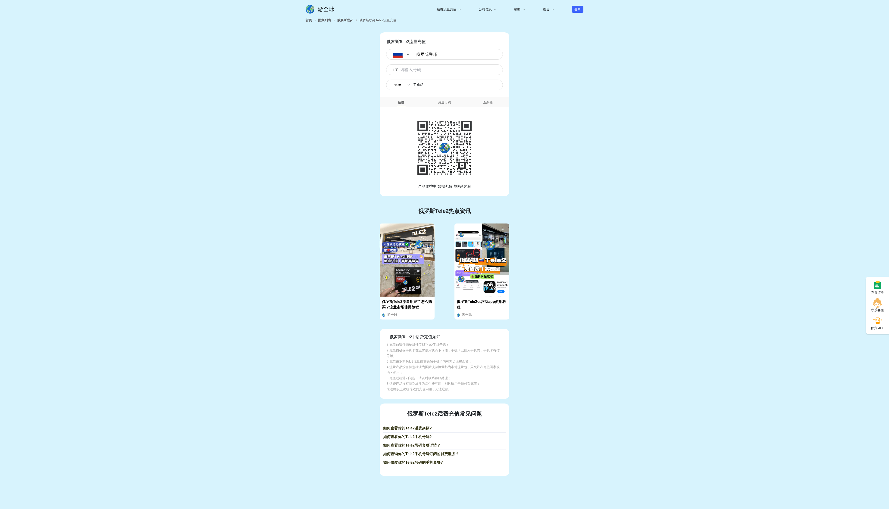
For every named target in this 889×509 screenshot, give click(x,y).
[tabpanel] (444, 148)
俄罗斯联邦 (345, 20)
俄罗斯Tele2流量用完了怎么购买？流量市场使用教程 (407, 304)
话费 (401, 102)
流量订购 (444, 102)
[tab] (401, 102)
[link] (309, 20)
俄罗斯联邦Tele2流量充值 (377, 20)
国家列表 (324, 20)
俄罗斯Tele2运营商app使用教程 (481, 304)
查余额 (488, 102)
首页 (309, 20)
